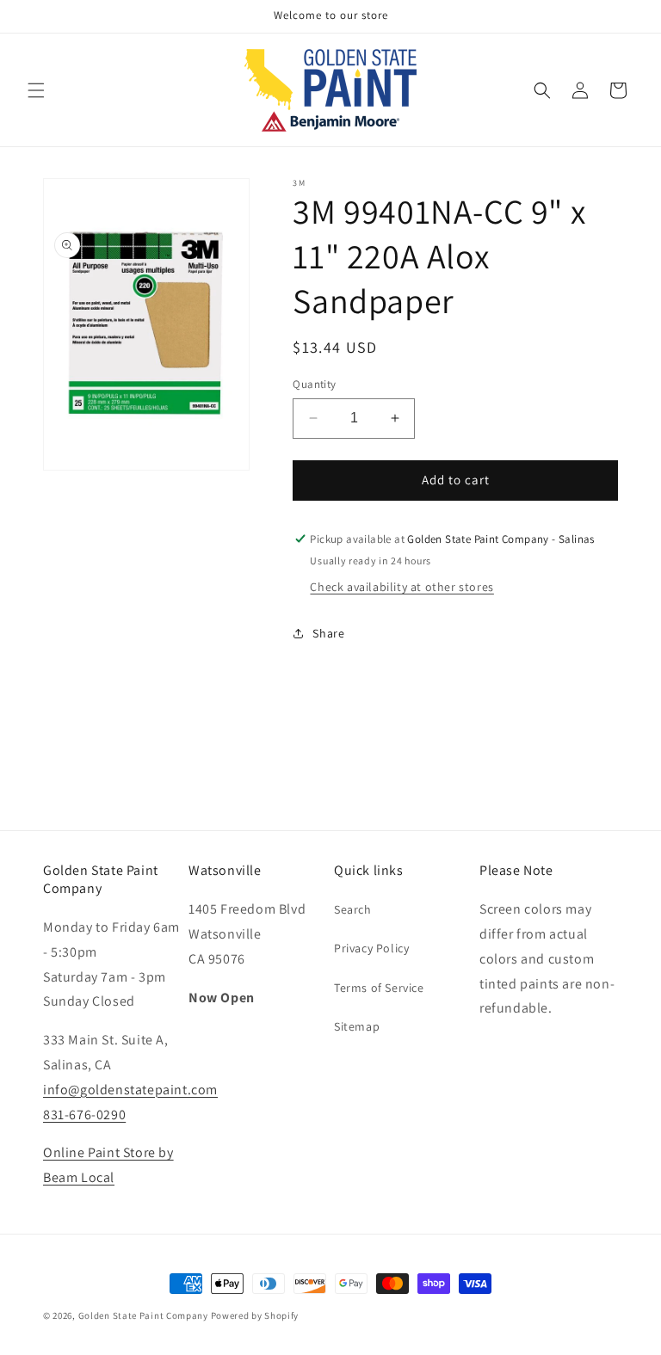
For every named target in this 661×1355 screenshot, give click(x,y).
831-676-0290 (84, 1115)
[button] (36, 90)
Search (353, 909)
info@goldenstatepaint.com (130, 1090)
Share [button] (328, 633)
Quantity (314, 384)
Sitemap (357, 1026)
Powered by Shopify (255, 1315)
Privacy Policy (371, 948)
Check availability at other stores (401, 586)
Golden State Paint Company (143, 1315)
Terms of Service (379, 987)
